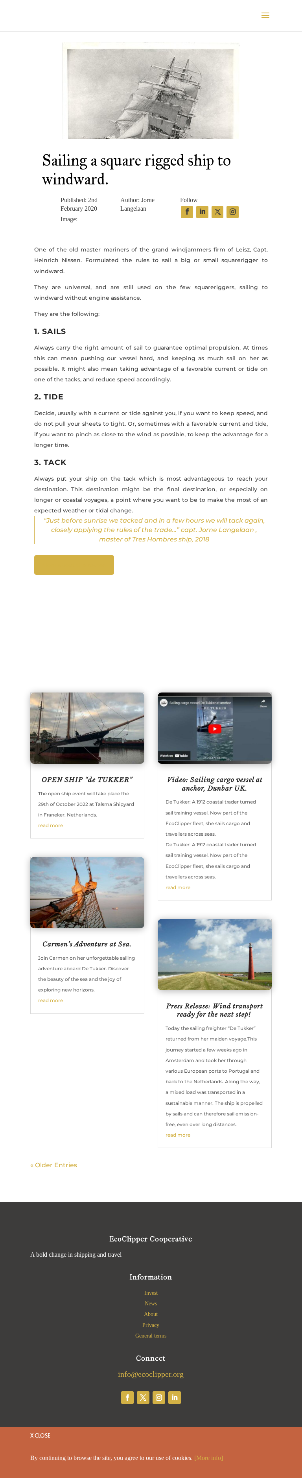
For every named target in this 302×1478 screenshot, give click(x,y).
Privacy (150, 1325)
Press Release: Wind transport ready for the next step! (214, 1010)
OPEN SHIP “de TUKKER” (87, 780)
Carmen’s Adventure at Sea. (87, 944)
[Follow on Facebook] (127, 1397)
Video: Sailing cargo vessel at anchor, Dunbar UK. (215, 784)
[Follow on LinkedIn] (174, 1397)
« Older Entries (53, 1165)
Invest (151, 1293)
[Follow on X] (143, 1397)
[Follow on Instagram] (159, 1397)
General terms (150, 1336)
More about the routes (74, 565)
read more (50, 825)
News (151, 1304)
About (151, 1314)
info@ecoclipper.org (151, 1374)
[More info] (208, 1457)
